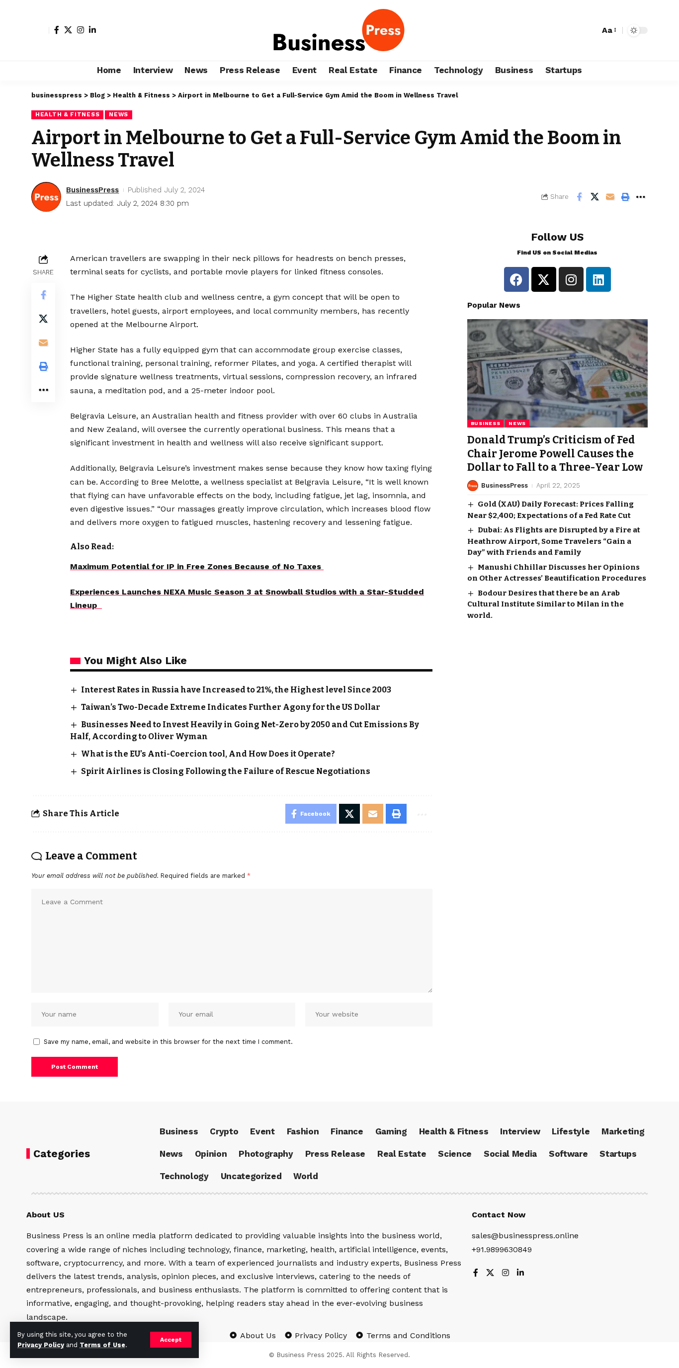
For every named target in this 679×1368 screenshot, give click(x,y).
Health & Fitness (67, 114)
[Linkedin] (598, 279)
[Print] (625, 197)
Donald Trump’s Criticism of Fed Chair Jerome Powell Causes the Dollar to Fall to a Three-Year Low (555, 453)
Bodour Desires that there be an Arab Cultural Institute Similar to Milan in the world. (545, 604)
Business (486, 423)
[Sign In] (40, 30)
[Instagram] (80, 30)
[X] (68, 30)
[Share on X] (594, 197)
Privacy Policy (40, 1345)
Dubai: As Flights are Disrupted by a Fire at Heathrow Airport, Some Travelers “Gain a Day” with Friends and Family (553, 541)
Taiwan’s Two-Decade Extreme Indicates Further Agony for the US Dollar (230, 707)
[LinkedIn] (92, 30)
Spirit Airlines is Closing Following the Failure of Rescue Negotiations (225, 771)
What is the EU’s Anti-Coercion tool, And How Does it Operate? (208, 754)
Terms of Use (102, 1345)
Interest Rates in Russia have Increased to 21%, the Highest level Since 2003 (236, 689)
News (118, 114)
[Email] (610, 197)
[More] (641, 197)
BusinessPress (92, 189)
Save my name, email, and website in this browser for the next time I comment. (168, 1041)
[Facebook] (57, 30)
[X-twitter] (543, 279)
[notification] (589, 30)
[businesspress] (339, 30)
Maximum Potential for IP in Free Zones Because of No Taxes (197, 566)
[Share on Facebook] (579, 197)
